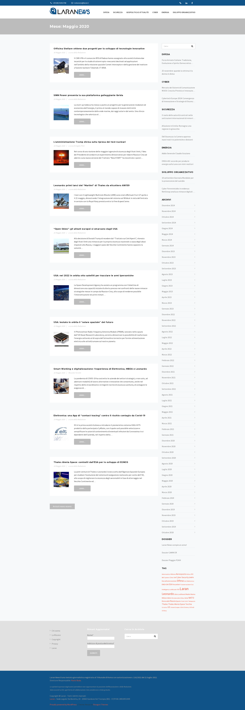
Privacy (55, 643)
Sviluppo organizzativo (184, 12)
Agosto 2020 (167, 463)
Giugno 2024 (167, 228)
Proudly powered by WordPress (63, 704)
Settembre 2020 (169, 458)
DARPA (191, 577)
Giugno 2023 (167, 285)
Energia (165, 12)
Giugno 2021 (167, 406)
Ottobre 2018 (168, 532)
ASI (192, 574)
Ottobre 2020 (168, 452)
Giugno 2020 (167, 475)
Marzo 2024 (167, 240)
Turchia (188, 604)
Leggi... (82, 75)
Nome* (90, 635)
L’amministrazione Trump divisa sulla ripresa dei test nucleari (90, 142)
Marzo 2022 (167, 354)
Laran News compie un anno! (174, 545)
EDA (185, 581)
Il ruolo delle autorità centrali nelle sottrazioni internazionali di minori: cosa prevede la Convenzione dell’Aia (178, 117)
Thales (165, 604)
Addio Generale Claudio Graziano (176, 153)
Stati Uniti (184, 601)
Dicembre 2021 (168, 371)
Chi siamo (56, 630)
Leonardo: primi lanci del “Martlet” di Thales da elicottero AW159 (92, 185)
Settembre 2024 (169, 222)
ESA (170, 584)
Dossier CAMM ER (169, 552)
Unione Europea (175, 607)
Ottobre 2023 (168, 262)
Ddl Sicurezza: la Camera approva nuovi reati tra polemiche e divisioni (177, 138)
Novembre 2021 (168, 377)
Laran (184, 588)
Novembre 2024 (168, 211)
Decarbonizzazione (169, 581)
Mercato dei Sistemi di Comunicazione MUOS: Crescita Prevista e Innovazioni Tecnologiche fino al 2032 (178, 89)
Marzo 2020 (167, 492)
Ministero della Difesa (178, 598)
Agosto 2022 (167, 331)
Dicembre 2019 (168, 509)
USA (181, 607)
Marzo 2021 (167, 423)
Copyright (56, 639)
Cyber (155, 12)
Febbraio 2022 (168, 360)
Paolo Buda (76, 680)
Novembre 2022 (168, 320)
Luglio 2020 (167, 469)
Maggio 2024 (167, 234)
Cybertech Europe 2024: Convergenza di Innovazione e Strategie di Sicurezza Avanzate (178, 100)
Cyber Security (182, 577)
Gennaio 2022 (168, 366)
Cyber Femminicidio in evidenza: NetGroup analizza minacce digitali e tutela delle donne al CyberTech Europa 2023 (178, 190)
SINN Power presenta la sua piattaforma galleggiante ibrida (88, 95)
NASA (186, 598)
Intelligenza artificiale (169, 589)
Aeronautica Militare (169, 574)
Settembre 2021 (169, 389)
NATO (191, 597)
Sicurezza (117, 12)
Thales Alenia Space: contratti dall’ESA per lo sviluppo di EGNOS (91, 462)
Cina (171, 577)
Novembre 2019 (168, 515)
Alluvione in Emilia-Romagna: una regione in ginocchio (176, 127)
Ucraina (164, 607)
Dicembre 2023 (168, 251)
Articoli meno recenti (62, 506)
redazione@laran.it (81, 3)
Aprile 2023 (167, 297)
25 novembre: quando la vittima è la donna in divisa (177, 72)
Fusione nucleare (186, 584)
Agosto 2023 (167, 274)
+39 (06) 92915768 (59, 3)
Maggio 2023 (167, 291)
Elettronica (190, 581)
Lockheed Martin (184, 594)
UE (169, 607)
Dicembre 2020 (168, 440)
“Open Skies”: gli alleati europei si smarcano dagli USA (86, 229)
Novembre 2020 (168, 446)
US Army (186, 607)
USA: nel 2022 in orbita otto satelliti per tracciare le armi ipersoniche (94, 275)
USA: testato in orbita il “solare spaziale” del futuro (83, 322)
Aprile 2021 (167, 417)
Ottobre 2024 (168, 217)
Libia (176, 594)
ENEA (164, 584)
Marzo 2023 (167, 303)
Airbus (188, 574)
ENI (167, 584)
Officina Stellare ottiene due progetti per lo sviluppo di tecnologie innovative (99, 48)
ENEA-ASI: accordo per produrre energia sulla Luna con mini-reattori (177, 162)
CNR (174, 577)
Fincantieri (176, 584)
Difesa (106, 12)
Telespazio (191, 601)
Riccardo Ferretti (74, 373)
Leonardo (168, 594)
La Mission (56, 635)
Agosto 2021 (167, 394)
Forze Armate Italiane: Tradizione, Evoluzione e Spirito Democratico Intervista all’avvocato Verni (177, 62)
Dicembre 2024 (168, 205)
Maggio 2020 (167, 480)
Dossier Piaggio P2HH (171, 560)
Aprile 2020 (167, 486)
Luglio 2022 (167, 337)
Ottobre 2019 (168, 521)
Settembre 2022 (169, 326)
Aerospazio (181, 574)
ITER (178, 589)
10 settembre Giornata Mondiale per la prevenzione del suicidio (178, 179)
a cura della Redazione (76, 52)
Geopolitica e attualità (137, 12)
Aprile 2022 (167, 349)
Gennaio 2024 (168, 245)
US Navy (164, 611)
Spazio (178, 601)
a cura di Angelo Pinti (76, 146)
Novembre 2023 (168, 257)
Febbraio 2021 (168, 429)
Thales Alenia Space (176, 604)
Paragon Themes (100, 704)
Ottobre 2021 (168, 383)
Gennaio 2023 (168, 308)
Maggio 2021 (167, 412)
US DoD (191, 607)
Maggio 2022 (167, 343)
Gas (192, 584)
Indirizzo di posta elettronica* (100, 643)
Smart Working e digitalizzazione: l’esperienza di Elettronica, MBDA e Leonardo (100, 369)
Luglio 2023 (167, 280)
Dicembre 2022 (168, 314)
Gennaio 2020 (168, 503)
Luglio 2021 (167, 400)
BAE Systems (165, 577)
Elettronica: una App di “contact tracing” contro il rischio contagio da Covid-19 (99, 415)
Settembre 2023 (169, 268)
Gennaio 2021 (168, 435)
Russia (173, 601)
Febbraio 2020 (168, 498)
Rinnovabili (166, 601)
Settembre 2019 (169, 526)
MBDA (169, 598)
